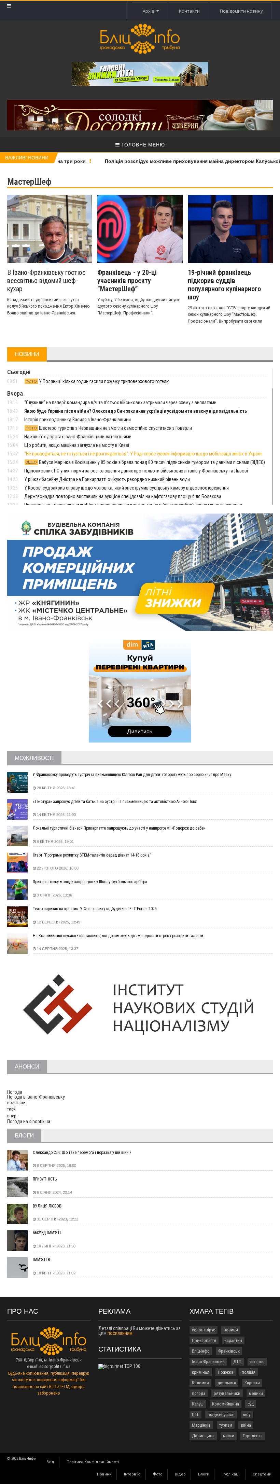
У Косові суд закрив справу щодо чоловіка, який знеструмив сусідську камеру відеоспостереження (126, 488)
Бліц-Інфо (201, 1351)
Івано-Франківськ (208, 1361)
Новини (104, 1474)
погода (198, 1393)
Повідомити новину (241, 11)
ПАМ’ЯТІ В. (42, 1259)
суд (251, 1404)
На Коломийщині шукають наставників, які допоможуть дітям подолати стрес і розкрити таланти (118, 935)
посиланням (120, 1333)
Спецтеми (262, 1474)
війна (246, 1425)
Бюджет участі (221, 1414)
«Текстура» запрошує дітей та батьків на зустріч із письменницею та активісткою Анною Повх (115, 801)
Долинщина (203, 1435)
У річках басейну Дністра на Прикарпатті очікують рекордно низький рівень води (107, 479)
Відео (180, 1474)
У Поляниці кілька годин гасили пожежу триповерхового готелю (98, 381)
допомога (227, 1382)
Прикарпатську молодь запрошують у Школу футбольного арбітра (90, 881)
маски (228, 1435)
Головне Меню (142, 144)
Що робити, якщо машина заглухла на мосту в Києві (76, 445)
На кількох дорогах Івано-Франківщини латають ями (77, 436)
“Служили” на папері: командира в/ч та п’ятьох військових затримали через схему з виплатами (120, 402)
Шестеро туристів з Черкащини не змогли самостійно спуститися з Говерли (109, 428)
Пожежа (225, 1372)
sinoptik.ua (39, 1121)
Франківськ (229, 1351)
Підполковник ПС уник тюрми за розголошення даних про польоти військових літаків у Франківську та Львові (136, 471)
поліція (248, 1372)
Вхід (50, 1462)
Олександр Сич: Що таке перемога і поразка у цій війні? (82, 1152)
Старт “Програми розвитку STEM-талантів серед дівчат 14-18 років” (92, 855)
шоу (246, 1414)
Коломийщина (225, 1404)
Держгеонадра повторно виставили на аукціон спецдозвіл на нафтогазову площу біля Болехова (122, 496)
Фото (158, 1474)
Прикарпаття (204, 1340)
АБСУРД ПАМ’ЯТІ (47, 1232)
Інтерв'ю (132, 1474)
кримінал (200, 1372)
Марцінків (201, 1425)
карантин (233, 1340)
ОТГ (195, 1414)
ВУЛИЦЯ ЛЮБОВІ (47, 1206)
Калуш (198, 1404)
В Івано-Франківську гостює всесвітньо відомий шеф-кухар (46, 280)
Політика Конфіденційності (93, 1462)
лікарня (257, 1361)
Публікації (231, 1474)
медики (256, 1393)
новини (231, 1329)
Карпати (252, 1382)
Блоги (203, 1474)
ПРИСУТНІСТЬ (45, 1179)
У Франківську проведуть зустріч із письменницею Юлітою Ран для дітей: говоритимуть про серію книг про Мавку (132, 774)
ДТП (237, 1361)
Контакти (189, 11)
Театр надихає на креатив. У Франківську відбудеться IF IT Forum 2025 (95, 908)
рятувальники (227, 1393)
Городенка (253, 1435)
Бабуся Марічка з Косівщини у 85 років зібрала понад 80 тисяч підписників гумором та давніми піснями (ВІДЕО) (145, 462)
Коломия (200, 1382)
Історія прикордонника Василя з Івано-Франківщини (77, 419)
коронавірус (203, 1329)
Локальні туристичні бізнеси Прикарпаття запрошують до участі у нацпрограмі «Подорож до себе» (119, 828)
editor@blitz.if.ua (54, 1366)
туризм (225, 1425)
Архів (149, 11)
